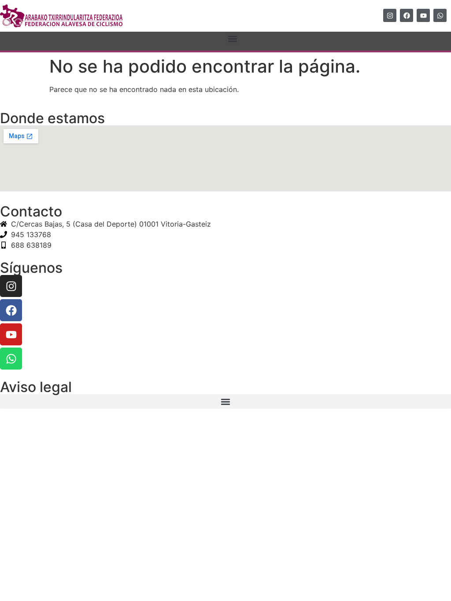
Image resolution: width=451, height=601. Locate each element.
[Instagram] (389, 15)
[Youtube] (423, 15)
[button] (233, 39)
